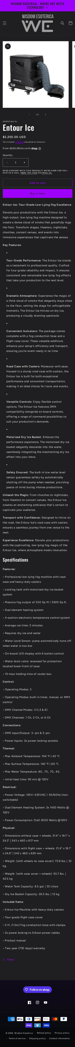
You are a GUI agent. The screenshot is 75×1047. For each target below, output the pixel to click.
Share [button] (10, 959)
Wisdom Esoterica (23, 1033)
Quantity (8, 155)
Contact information (59, 1038)
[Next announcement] (71, 5)
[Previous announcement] (4, 5)
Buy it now (37, 193)
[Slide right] (46, 115)
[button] (5, 23)
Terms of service (17, 1038)
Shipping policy (37, 1038)
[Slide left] (29, 115)
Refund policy (44, 1033)
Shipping (19, 142)
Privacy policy (62, 1033)
